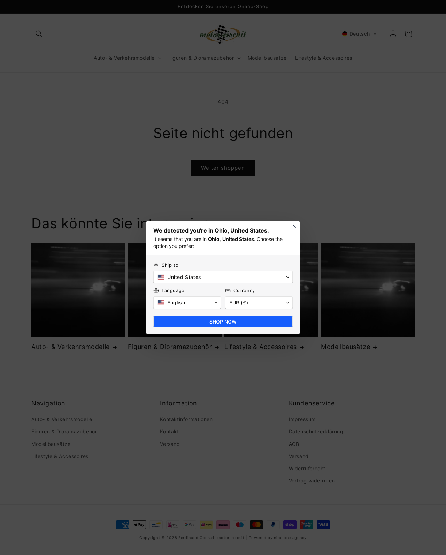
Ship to (170, 265)
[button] (223, 277)
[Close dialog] (294, 226)
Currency (244, 290)
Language (173, 290)
